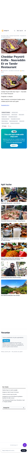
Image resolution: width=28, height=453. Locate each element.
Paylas (4, 126)
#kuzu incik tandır (5, 123)
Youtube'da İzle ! (5, 105)
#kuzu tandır (21, 114)
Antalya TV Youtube (6, 112)
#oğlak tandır (4, 116)
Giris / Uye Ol (20, 30)
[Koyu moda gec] (14, 31)
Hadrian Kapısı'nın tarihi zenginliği (9, 390)
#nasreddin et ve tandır (15, 118)
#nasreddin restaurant (13, 116)
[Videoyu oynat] (14, 82)
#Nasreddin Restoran (6, 114)
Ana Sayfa (3, 35)
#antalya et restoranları (15, 123)
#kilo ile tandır (14, 114)
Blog (7, 35)
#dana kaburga (5, 121)
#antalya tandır (15, 112)
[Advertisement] (14, 14)
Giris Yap (6, 340)
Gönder (23, 450)
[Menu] (25, 30)
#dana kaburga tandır (13, 121)
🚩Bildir (9, 126)
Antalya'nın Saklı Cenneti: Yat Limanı (10, 392)
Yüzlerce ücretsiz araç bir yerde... (9, 394)
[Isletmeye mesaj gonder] (25, 445)
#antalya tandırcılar (5, 118)
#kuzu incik (22, 121)
